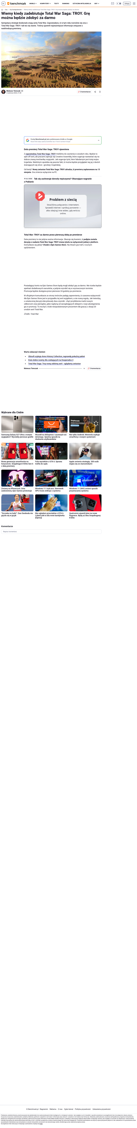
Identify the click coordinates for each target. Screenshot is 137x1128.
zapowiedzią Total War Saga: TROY (41, 154)
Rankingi (65, 3)
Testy (56, 3)
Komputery (44, 3)
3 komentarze (85, 92)
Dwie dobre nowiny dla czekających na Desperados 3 (50, 360)
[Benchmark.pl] (18, 3)
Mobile (32, 3)
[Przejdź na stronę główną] (3, 5)
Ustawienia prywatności (101, 1109)
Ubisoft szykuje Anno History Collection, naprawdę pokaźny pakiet (56, 356)
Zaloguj (126, 3)
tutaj (41, 1123)
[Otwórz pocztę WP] (112, 3)
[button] (118, 3)
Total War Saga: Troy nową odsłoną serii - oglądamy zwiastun (54, 363)
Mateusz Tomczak (13, 91)
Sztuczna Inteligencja (82, 3)
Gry (95, 3)
